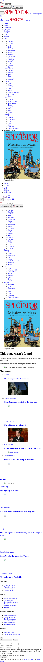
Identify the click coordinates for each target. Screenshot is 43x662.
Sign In (39, 13)
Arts (9, 83)
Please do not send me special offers (13, 655)
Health (10, 112)
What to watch (12, 101)
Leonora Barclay (9, 421)
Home (6, 24)
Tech (9, 47)
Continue (3, 657)
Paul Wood (7, 375)
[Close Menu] (2, 199)
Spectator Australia (10, 615)
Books (10, 85)
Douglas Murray (5, 529)
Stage (10, 96)
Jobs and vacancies (10, 606)
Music (10, 90)
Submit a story (8, 589)
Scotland (11, 79)
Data (9, 76)
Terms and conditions (11, 602)
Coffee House (8, 69)
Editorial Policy (9, 590)
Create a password (6, 646)
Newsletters (7, 27)
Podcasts (7, 29)
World (10, 74)
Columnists (11, 119)
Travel (10, 105)
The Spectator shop (10, 619)
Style (9, 110)
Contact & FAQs (9, 585)
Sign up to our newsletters (12, 634)
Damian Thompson (10, 398)
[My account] (1, 17)
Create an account (6, 640)
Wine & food (12, 103)
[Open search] (1, 197)
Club (5, 34)
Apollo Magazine (9, 617)
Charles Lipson (5, 508)
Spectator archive (9, 621)
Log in (15, 640)
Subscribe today (9, 632)
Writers (6, 25)
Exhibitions (11, 87)
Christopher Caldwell (7, 573)
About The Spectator (10, 598)
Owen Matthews (9, 456)
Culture (10, 45)
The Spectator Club (10, 624)
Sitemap (6, 607)
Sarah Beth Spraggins (7, 552)
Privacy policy (8, 600)
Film (9, 89)
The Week (11, 116)
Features (10, 118)
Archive (6, 36)
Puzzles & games (13, 128)
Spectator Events (9, 622)
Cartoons (11, 127)
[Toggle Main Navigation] (2, 13)
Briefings (7, 31)
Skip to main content (6, 1)
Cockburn (11, 43)
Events (6, 33)
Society (10, 72)
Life (5, 98)
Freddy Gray (4, 487)
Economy (11, 78)
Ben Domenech (9, 444)
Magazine (11, 49)
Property (10, 107)
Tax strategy (8, 604)
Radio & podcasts (13, 92)
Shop (5, 38)
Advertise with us (9, 587)
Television (11, 94)
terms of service (29, 659)
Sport (9, 108)
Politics (10, 41)
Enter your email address (8, 642)
